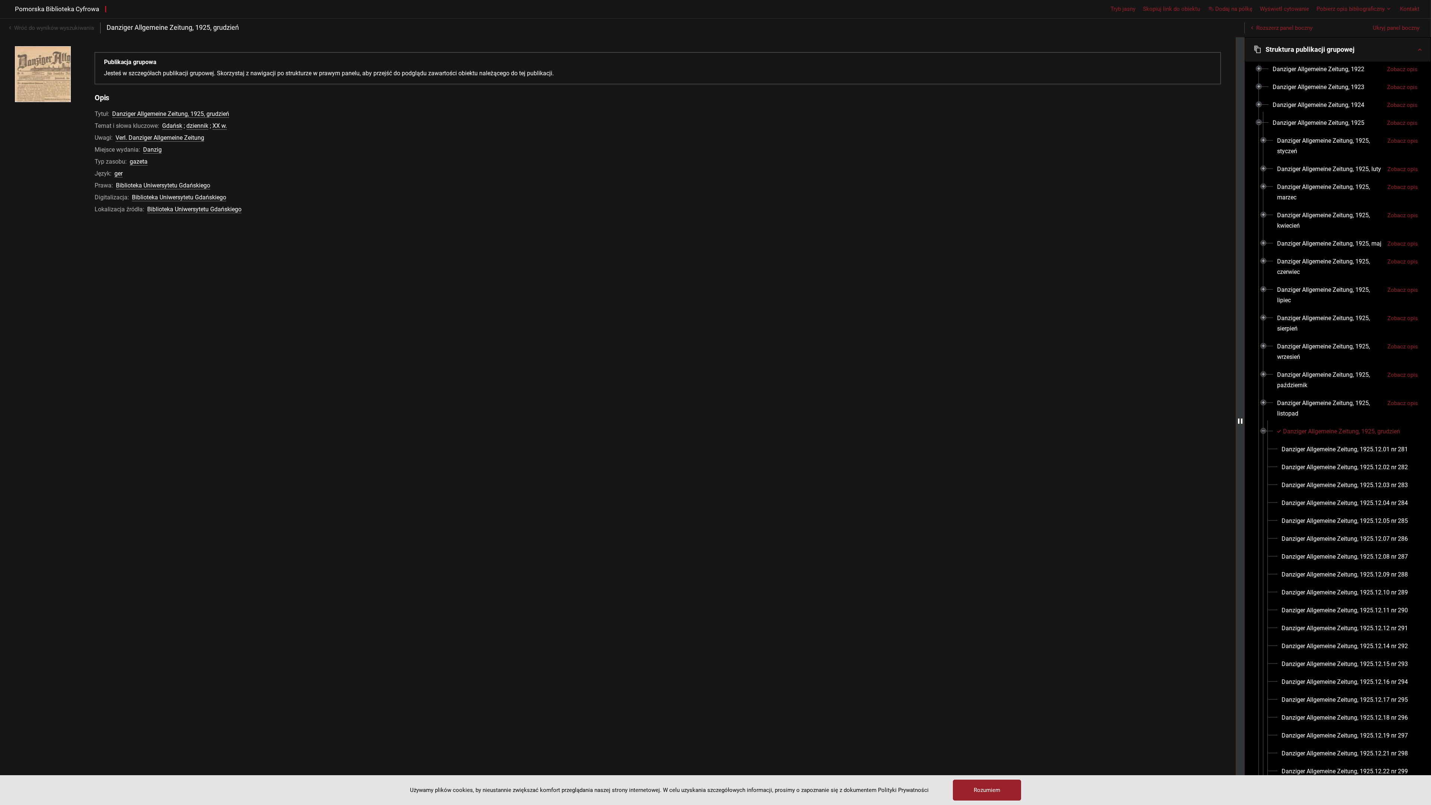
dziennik (197, 125)
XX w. (219, 125)
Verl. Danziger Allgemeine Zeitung (160, 137)
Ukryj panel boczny (1396, 28)
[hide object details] (1240, 421)
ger (118, 173)
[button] (1338, 49)
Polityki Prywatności (903, 790)
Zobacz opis (1402, 69)
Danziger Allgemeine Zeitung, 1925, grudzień (170, 113)
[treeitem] (1338, 69)
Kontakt (1409, 9)
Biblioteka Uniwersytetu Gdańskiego (163, 185)
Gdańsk (172, 125)
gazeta (139, 161)
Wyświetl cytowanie (1284, 9)
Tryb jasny (1123, 9)
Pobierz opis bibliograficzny (1351, 9)
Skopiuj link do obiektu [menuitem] (1171, 9)
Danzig (152, 149)
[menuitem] (1318, 69)
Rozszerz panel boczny (1284, 28)
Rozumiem (987, 790)
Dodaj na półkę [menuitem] (1233, 9)
